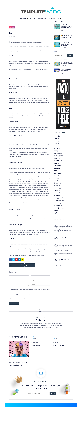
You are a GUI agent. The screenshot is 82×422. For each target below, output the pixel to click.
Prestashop (56, 188)
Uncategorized (57, 203)
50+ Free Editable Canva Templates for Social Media (67, 63)
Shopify (55, 198)
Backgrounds (56, 136)
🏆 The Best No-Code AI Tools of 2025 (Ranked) (66, 36)
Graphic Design (57, 168)
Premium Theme (20, 255)
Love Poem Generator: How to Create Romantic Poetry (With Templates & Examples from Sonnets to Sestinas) (66, 27)
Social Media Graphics (58, 200)
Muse (55, 180)
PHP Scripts (56, 183)
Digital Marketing (42, 18)
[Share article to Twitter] (13, 259)
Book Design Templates (58, 140)
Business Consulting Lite (59, 345)
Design (55, 151)
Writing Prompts (57, 213)
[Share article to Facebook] (10, 259)
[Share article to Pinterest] (16, 259)
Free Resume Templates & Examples (61, 166)
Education (56, 156)
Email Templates (57, 160)
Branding (55, 141)
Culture (55, 150)
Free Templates (23, 18)
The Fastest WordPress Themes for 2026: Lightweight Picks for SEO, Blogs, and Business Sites (18, 364)
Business (55, 143)
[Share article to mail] (22, 259)
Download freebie (18, 265)
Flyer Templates (57, 165)
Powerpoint (56, 185)
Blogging (55, 138)
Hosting (55, 170)
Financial (55, 163)
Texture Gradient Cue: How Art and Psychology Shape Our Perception (67, 44)
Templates (56, 202)
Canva (55, 146)
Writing (55, 212)
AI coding (56, 135)
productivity (56, 190)
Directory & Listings (58, 155)
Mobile (55, 178)
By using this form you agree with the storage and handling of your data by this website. (30, 290)
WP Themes (32, 18)
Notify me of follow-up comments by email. (20, 294)
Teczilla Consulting (35, 345)
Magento (55, 175)
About (58, 18)
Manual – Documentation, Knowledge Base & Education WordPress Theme (66, 71)
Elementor (56, 158)
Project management (58, 192)
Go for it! (53, 393)
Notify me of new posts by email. (17, 298)
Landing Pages (57, 173)
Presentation (56, 187)
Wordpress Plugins (57, 208)
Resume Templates (57, 197)
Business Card (57, 145)
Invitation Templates (58, 171)
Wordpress (56, 207)
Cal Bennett (13, 36)
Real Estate (56, 195)
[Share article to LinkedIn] (19, 259)
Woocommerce (57, 205)
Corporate (56, 148)
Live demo (31, 265)
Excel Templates (57, 161)
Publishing (51, 18)
